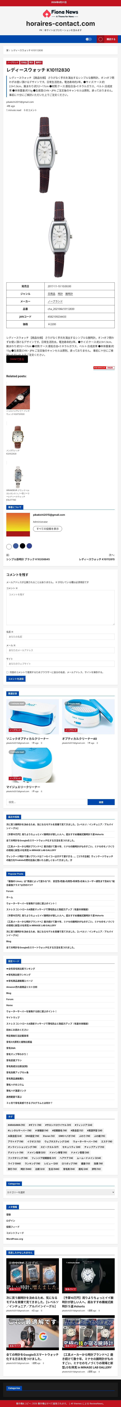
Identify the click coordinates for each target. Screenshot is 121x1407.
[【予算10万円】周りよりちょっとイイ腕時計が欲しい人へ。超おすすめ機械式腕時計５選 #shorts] (88, 1275)
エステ (106, 1141)
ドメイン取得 (36, 1152)
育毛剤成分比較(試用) (17, 1066)
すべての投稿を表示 (47, 528)
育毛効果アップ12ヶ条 (17, 1072)
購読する (111, 39)
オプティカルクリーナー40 (79, 738)
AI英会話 (15, 1136)
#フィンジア (83, 1125)
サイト (9, 658)
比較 (40, 1169)
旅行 (12, 1169)
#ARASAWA (16, 1125)
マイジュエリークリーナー (23, 787)
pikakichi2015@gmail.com (20, 101)
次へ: (97, 557)
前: (28, 557)
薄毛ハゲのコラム (15, 1084)
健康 (85, 1163)
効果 (98, 1163)
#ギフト (35, 1125)
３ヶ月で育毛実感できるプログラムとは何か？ (29, 1103)
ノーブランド (12, 62)
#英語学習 (94, 1130)
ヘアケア (66, 1158)
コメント (12, 588)
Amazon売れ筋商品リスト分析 (21, 987)
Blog (8, 941)
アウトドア (15, 1141)
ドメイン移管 (58, 1152)
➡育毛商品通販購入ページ (19, 980)
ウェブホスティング (56, 1141)
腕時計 (39, 62)
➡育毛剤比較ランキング (18, 974)
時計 (31, 62)
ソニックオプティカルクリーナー (27, 738)
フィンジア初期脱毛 (44, 1158)
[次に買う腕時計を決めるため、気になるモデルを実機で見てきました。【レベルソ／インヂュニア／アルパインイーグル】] (32, 1275)
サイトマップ (13, 1017)
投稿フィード (13, 1226)
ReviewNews (96, 1403)
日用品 (24, 62)
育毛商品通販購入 (15, 1078)
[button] (9, 546)
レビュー (51, 1163)
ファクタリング (18, 1158)
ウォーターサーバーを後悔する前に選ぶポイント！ (31, 903)
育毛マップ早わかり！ (17, 1054)
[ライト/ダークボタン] (89, 39)
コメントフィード (15, 1233)
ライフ (14, 1163)
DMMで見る (17, 359)
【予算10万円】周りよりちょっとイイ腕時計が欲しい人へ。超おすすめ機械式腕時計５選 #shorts (55, 834)
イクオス (33, 1141)
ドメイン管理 (80, 1152)
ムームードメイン (89, 1158)
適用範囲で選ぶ (14, 1096)
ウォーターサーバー (85, 1141)
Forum (9, 891)
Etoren (49, 1136)
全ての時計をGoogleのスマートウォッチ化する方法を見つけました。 (41, 840)
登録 (8, 1214)
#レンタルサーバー (19, 1130)
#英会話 (77, 1130)
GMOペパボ (67, 1136)
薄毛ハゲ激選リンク (16, 1090)
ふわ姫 (99, 1136)
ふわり (84, 1136)
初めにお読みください (17, 1029)
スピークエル (49, 1147)
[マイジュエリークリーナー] (32, 765)
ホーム (9, 897)
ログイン (10, 1220)
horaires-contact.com (60, 23)
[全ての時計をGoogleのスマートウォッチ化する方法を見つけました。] (32, 1332)
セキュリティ (71, 1147)
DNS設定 (32, 1136)
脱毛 (83, 1169)
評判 (96, 1169)
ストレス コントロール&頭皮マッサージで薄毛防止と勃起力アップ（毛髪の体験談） (48, 909)
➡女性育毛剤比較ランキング (20, 968)
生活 (54, 1169)
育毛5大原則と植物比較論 (19, 1041)
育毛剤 (69, 1169)
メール (10, 645)
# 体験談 (41, 1130)
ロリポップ (69, 1163)
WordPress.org (14, 1239)
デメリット (15, 1152)
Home (9, 1005)
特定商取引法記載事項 (17, 1035)
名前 (9, 631)
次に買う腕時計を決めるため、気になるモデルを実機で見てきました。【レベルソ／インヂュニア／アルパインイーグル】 (32, 1302)
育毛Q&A (10, 1048)
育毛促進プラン (14, 1060)
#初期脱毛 (59, 1130)
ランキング (32, 1163)
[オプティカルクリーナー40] (88, 716)
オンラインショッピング (22, 1147)
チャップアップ (94, 1147)
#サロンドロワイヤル (58, 1125)
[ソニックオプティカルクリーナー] (32, 716)
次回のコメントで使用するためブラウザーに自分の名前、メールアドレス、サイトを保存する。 (57, 672)
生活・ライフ (15, 1289)
